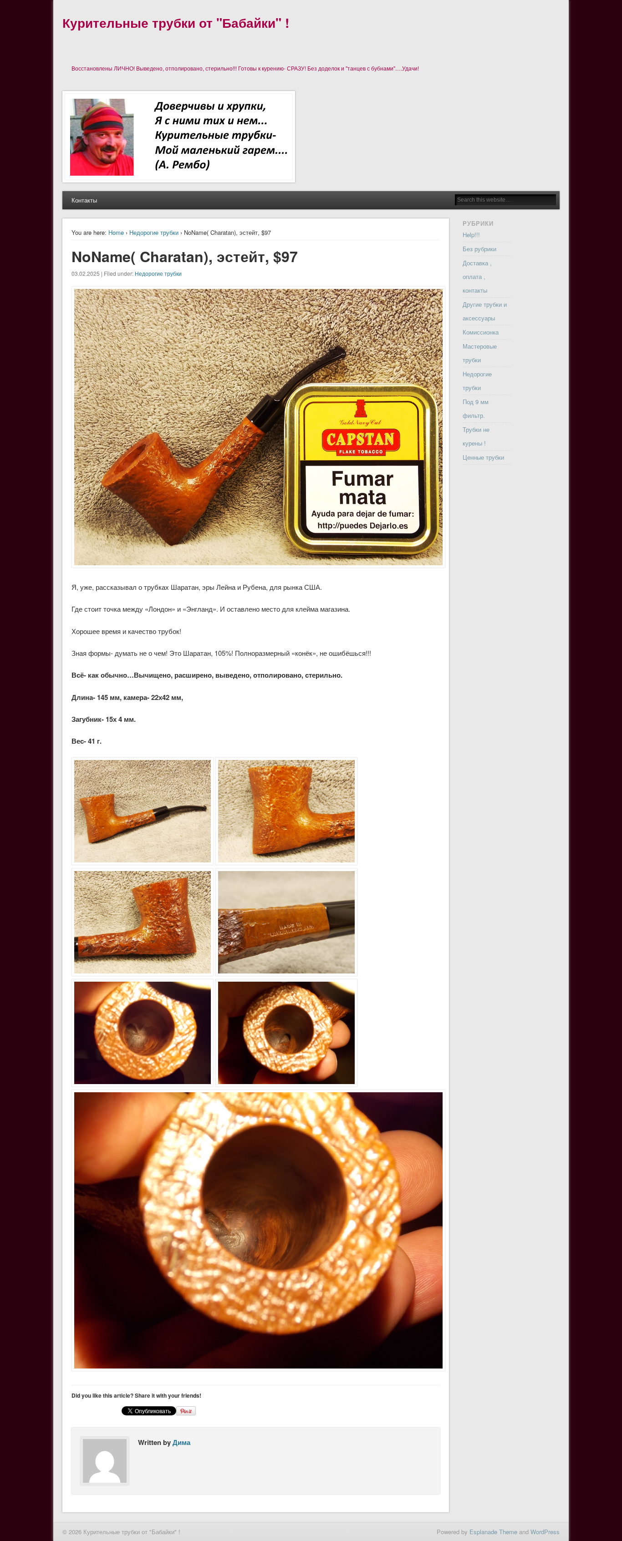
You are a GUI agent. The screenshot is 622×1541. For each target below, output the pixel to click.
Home (116, 232)
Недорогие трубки (153, 232)
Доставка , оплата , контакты (477, 276)
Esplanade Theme (493, 1531)
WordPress (545, 1531)
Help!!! (471, 234)
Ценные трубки (483, 457)
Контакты (84, 200)
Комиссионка (481, 332)
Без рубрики (479, 248)
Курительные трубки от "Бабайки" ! (175, 22)
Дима (181, 1442)
